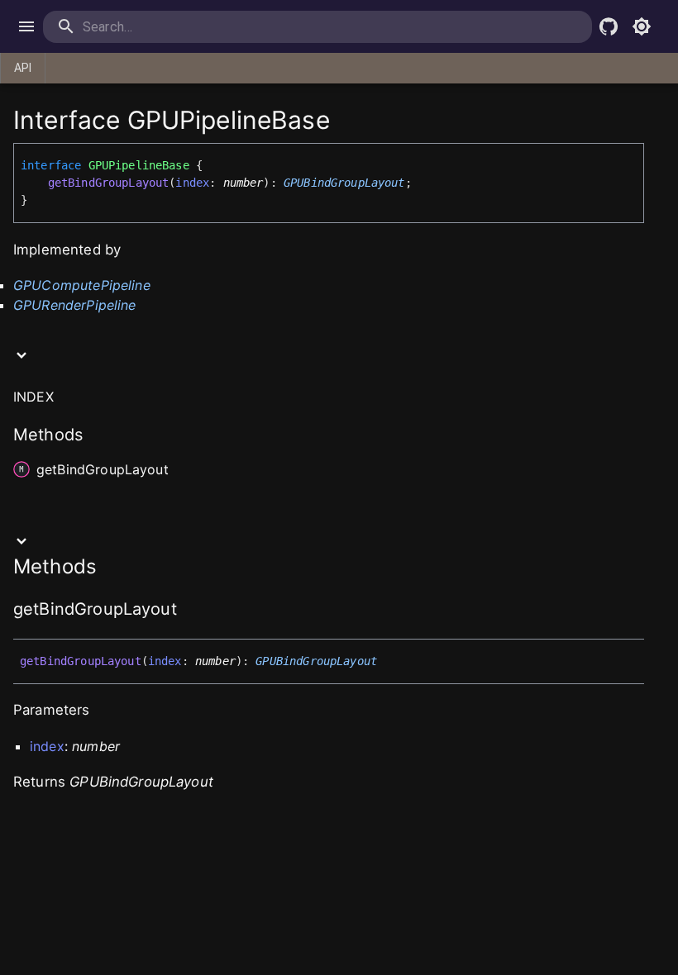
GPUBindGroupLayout (344, 182)
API (22, 67)
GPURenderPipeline (74, 305)
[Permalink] (187, 610)
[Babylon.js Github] (608, 26)
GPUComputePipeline (81, 285)
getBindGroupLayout (109, 182)
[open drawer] (26, 26)
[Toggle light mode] (641, 26)
